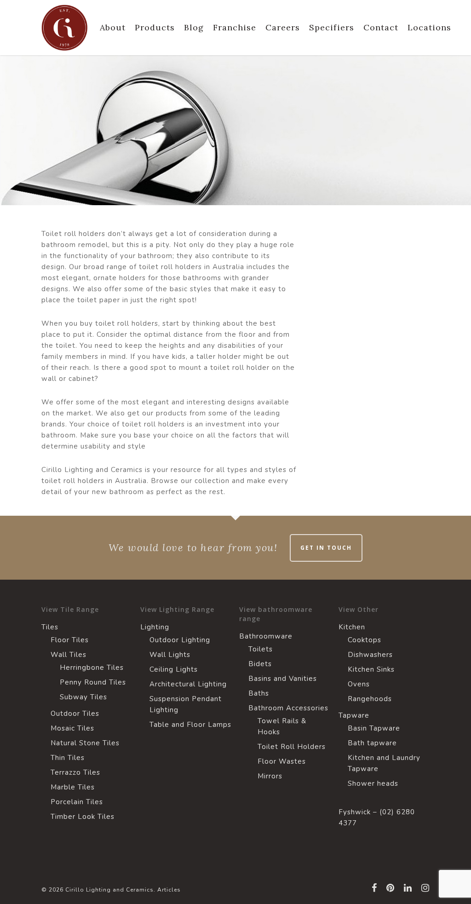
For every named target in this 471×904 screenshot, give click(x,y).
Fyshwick (355, 812)
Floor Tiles (70, 640)
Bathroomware (266, 636)
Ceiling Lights (173, 669)
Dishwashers (370, 654)
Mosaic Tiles (72, 728)
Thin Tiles (68, 757)
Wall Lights (169, 654)
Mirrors (270, 776)
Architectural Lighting (188, 684)
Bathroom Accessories (288, 708)
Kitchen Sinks (371, 669)
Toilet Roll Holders (292, 746)
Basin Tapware (374, 728)
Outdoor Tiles (75, 713)
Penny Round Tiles (93, 682)
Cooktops (364, 640)
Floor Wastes (282, 761)
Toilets (260, 649)
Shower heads (373, 783)
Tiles (49, 627)
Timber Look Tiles (83, 816)
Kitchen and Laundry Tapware (384, 763)
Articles (169, 889)
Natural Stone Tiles (85, 743)
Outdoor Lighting (179, 640)
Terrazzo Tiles (75, 772)
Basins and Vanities (282, 678)
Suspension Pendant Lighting (185, 704)
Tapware (354, 715)
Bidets (260, 663)
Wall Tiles (68, 654)
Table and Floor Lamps (190, 724)
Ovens (359, 684)
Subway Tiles (83, 697)
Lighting (154, 627)
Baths (258, 693)
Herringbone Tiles (92, 667)
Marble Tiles (73, 787)
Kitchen (352, 627)
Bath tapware (372, 743)
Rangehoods (370, 698)
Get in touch (326, 548)
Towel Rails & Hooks (282, 726)
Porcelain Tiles (77, 801)
